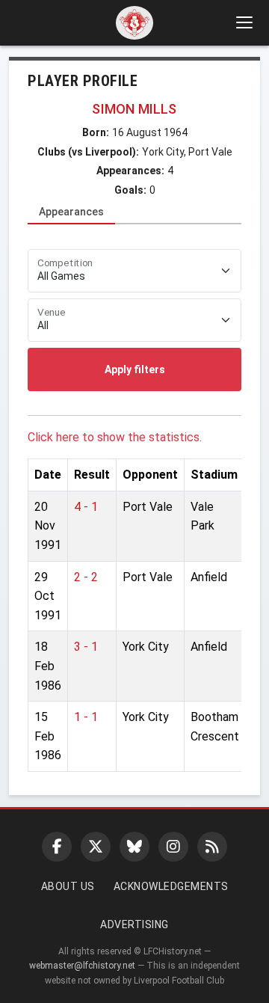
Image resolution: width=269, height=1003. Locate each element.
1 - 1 (86, 717)
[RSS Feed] (212, 847)
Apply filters (135, 369)
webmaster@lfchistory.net (82, 965)
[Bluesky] (134, 847)
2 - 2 (86, 577)
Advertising (134, 924)
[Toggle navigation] (243, 22)
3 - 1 (86, 646)
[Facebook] (57, 847)
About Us (68, 886)
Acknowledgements (171, 886)
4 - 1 (86, 507)
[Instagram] (173, 847)
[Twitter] (96, 847)
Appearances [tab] (71, 212)
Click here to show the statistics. (115, 437)
